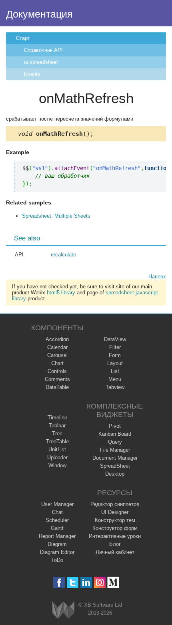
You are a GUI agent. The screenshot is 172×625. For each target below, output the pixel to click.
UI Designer (114, 512)
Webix (63, 610)
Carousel (57, 355)
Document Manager (115, 458)
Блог (115, 544)
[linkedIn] (86, 582)
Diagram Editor (57, 552)
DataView (115, 339)
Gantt (57, 528)
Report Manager (57, 536)
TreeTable (57, 441)
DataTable (57, 387)
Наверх (157, 277)
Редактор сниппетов (114, 504)
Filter (115, 347)
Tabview (115, 387)
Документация (39, 14)
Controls (57, 371)
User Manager (57, 504)
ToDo (57, 560)
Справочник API (43, 50)
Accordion (57, 339)
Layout (115, 363)
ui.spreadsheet (41, 62)
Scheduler (57, 520)
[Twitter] (72, 582)
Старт (23, 38)
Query (115, 442)
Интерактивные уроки (115, 536)
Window (57, 465)
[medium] (113, 582)
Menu (114, 379)
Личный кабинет (115, 552)
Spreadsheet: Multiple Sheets (56, 216)
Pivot (115, 426)
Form (115, 355)
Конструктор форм (115, 528)
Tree (57, 434)
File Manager (115, 450)
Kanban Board (114, 434)
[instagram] (100, 582)
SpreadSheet (115, 466)
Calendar (57, 347)
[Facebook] (59, 582)
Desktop (114, 474)
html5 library (61, 293)
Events (32, 74)
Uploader (57, 457)
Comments (57, 379)
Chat (57, 512)
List (115, 371)
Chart (57, 363)
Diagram (57, 544)
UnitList (57, 449)
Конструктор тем (115, 520)
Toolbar (57, 426)
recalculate (63, 255)
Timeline (57, 418)
